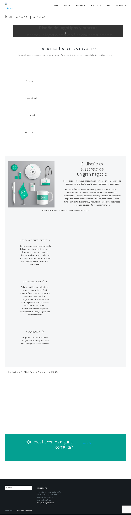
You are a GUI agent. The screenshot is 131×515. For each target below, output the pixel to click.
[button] (121, 371)
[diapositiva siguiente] (119, 31)
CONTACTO (121, 5)
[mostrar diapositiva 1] (65, 33)
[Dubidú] (18, 4)
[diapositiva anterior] (12, 31)
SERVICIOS (80, 5)
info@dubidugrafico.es (45, 503)
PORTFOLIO (96, 5)
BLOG (108, 5)
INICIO (56, 5)
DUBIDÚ (67, 5)
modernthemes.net (24, 511)
